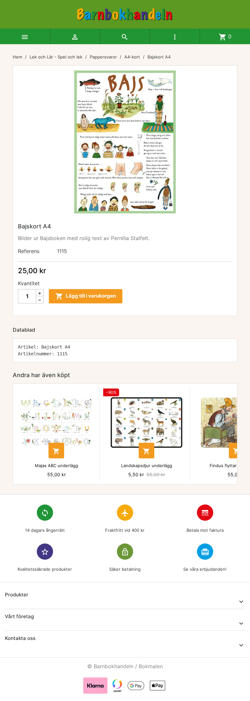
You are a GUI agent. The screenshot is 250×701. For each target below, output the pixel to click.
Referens (28, 251)
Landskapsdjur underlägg (146, 465)
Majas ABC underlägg (56, 465)
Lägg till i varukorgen (85, 296)
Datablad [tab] (24, 329)
